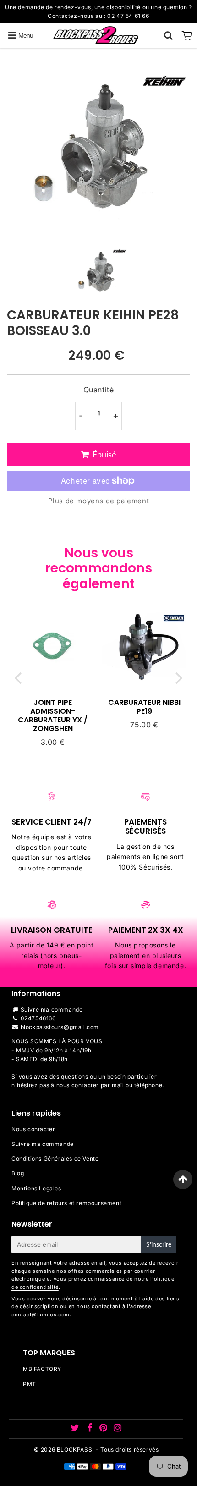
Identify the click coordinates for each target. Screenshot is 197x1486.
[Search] (168, 35)
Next (179, 677)
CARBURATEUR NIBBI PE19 (144, 706)
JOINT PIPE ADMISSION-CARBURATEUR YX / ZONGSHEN (53, 715)
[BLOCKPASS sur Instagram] (117, 1428)
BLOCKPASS (74, 1449)
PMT (29, 1384)
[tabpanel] (98, 271)
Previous (18, 677)
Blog (17, 1173)
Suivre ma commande (52, 1009)
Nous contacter (33, 1129)
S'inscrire (158, 1244)
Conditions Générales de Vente (54, 1158)
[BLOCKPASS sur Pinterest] (104, 1428)
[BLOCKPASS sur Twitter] (75, 1428)
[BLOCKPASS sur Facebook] (90, 1428)
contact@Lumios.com (40, 1314)
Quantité (98, 389)
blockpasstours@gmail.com (60, 1027)
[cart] (187, 35)
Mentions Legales (36, 1188)
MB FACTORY (42, 1368)
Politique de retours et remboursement (66, 1203)
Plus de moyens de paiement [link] (98, 500)
